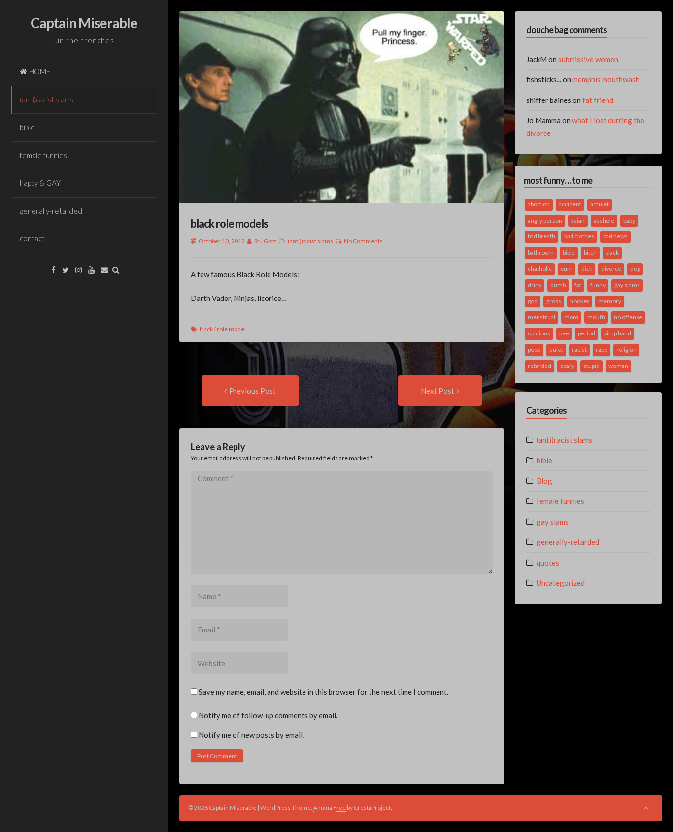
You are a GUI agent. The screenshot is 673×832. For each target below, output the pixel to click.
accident (570, 204)
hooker (579, 301)
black (206, 329)
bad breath (541, 236)
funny (598, 285)
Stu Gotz (265, 241)
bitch (590, 252)
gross (553, 301)
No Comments (363, 241)
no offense (628, 317)
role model (231, 329)
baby (629, 220)
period (586, 333)
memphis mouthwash (605, 79)
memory (609, 301)
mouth (596, 317)
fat (577, 285)
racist (579, 349)
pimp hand (617, 333)
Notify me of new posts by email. (251, 735)
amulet (599, 204)
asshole (604, 220)
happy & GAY (40, 182)
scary (567, 365)
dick (586, 268)
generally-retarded (51, 210)
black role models (229, 223)
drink (534, 285)
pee (564, 333)
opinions (539, 333)
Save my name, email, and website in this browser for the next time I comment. (323, 691)
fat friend (597, 100)
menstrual (541, 317)
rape (601, 349)
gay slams (627, 285)
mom (571, 317)
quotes (548, 562)
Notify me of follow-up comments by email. (268, 715)
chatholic (540, 268)
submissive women (588, 59)
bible (27, 127)
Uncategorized (561, 582)
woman (618, 365)
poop (534, 349)
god (533, 301)
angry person (545, 220)
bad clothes (579, 236)
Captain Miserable (84, 22)
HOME (39, 71)
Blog (544, 480)
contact (32, 238)
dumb (558, 285)
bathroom (541, 252)
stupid (591, 365)
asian (578, 220)
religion (626, 349)
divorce (611, 268)
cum (566, 268)
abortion (539, 204)
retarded (539, 365)
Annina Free (329, 807)
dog (635, 268)
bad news (615, 236)
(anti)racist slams (46, 99)
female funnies (43, 155)
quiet (556, 349)
